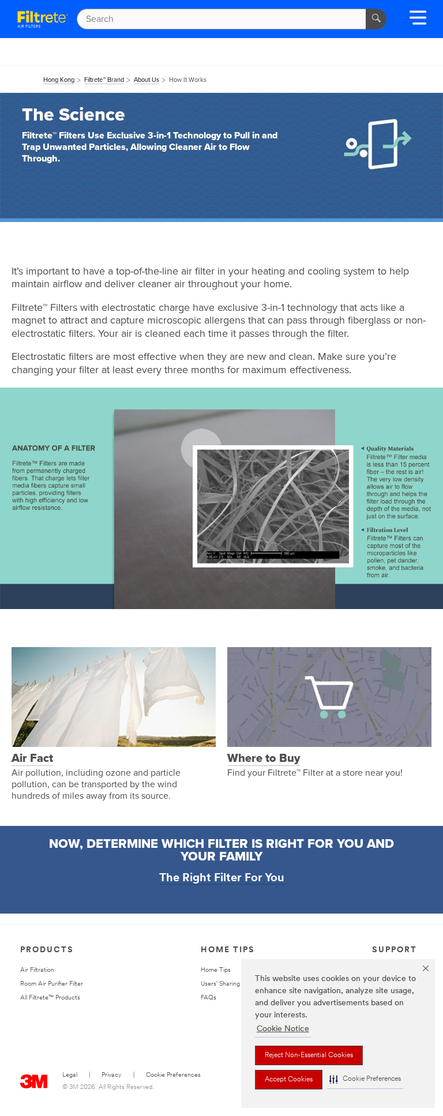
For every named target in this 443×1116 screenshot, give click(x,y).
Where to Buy (263, 758)
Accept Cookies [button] (289, 1079)
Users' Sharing (220, 984)
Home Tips (216, 970)
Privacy (112, 1075)
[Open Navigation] (418, 21)
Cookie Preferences (173, 1075)
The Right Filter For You (221, 878)
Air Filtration (37, 970)
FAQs (208, 998)
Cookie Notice (283, 1029)
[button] (365, 1079)
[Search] (376, 19)
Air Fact (32, 758)
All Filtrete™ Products (50, 998)
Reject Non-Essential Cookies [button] (309, 1055)
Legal (69, 1075)
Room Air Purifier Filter (51, 984)
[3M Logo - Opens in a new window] (42, 19)
